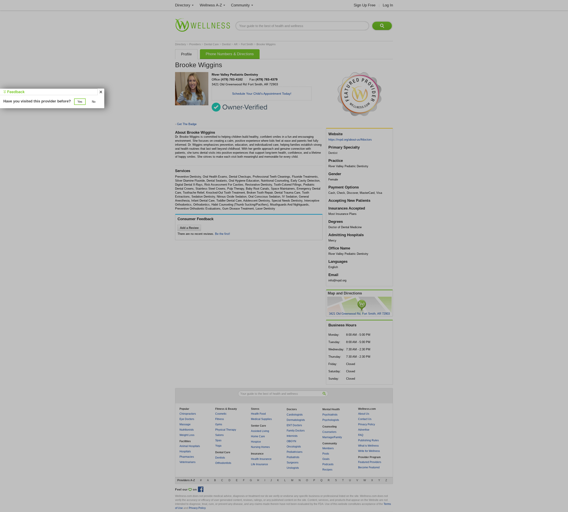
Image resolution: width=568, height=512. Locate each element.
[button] (80, 101)
